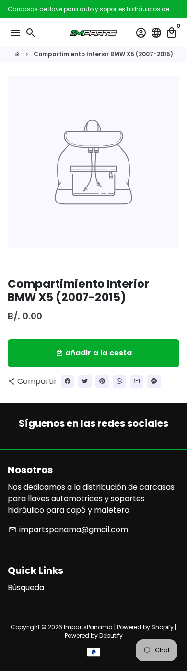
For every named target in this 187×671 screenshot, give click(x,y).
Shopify (163, 627)
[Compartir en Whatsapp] (119, 381)
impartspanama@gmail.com (68, 529)
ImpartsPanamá (88, 627)
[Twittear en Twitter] (85, 381)
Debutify (111, 636)
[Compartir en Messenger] (154, 381)
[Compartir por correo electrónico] (136, 381)
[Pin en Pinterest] (102, 381)
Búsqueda (26, 587)
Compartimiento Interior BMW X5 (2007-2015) (103, 54)
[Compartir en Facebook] (67, 381)
